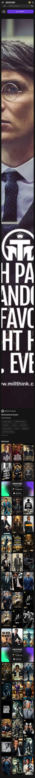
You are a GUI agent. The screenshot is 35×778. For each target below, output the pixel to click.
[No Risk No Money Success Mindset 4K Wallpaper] (6, 637)
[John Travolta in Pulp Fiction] (17, 747)
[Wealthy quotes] (6, 709)
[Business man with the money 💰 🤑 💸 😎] (17, 728)
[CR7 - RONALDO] (17, 637)
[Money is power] (28, 525)
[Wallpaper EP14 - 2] (28, 562)
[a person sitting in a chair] (17, 472)
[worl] (17, 672)
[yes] (6, 747)
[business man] (28, 472)
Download (21, 11)
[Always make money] (28, 506)
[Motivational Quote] (6, 453)
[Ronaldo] (6, 525)
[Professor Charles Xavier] (28, 581)
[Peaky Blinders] (28, 453)
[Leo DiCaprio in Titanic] (28, 691)
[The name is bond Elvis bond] (28, 766)
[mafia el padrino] (6, 728)
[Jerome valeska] (17, 600)
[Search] (32, 6)
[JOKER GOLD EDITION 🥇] (17, 691)
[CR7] (17, 506)
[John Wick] (17, 562)
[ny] (6, 600)
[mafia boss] (28, 619)
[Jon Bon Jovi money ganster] (6, 506)
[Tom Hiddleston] (6, 581)
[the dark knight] (17, 581)
